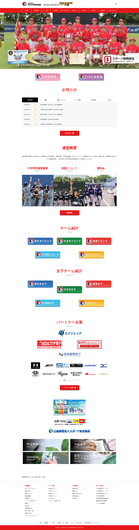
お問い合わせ (112, 10)
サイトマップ (97, 522)
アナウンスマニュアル (30, 515)
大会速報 (83, 10)
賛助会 (26, 503)
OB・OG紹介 (64, 10)
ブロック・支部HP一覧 (54, 500)
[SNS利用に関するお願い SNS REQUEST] (46, 463)
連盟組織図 (28, 496)
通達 (45, 100)
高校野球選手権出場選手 (102, 498)
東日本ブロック (53, 488)
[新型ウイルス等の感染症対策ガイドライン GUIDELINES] (93, 463)
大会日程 (74, 498)
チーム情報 (77, 100)
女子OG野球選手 (100, 496)
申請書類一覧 (28, 508)
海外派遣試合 (75, 496)
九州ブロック (52, 498)
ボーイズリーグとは (30, 488)
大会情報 (55, 10)
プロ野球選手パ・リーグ (102, 491)
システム (72, 522)
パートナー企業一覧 (69, 387)
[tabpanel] (69, 333)
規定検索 (102, 10)
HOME (26, 10)
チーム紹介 (46, 10)
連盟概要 (36, 10)
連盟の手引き (28, 513)
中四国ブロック (53, 496)
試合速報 (93, 10)
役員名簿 (27, 498)
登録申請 (74, 10)
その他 (109, 100)
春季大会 (74, 491)
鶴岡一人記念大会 (76, 493)
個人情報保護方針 (88, 522)
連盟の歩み (28, 491)
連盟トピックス (61, 100)
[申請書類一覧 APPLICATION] (46, 450)
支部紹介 (27, 505)
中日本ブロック (53, 491)
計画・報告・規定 (29, 510)
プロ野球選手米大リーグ (102, 493)
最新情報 (30, 100)
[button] (60, 380)
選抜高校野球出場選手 (101, 500)
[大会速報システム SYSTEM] (93, 450)
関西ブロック (52, 493)
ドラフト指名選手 (100, 503)
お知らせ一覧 (69, 133)
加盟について (28, 493)
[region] (69, 99)
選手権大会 (75, 488)
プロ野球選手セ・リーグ (102, 488)
